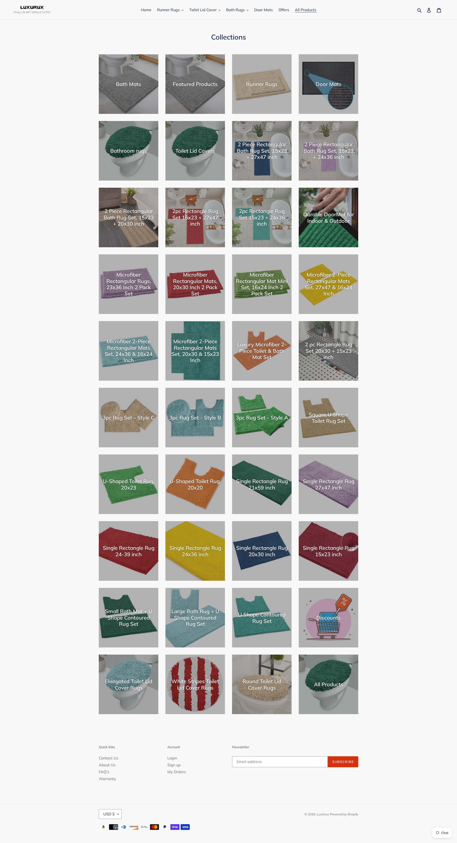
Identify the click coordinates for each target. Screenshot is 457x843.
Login (172, 758)
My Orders (176, 771)
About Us (107, 764)
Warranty (107, 778)
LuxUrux (323, 814)
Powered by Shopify (344, 814)
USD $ (109, 814)
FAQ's (104, 771)
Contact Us (108, 758)
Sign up (174, 764)
